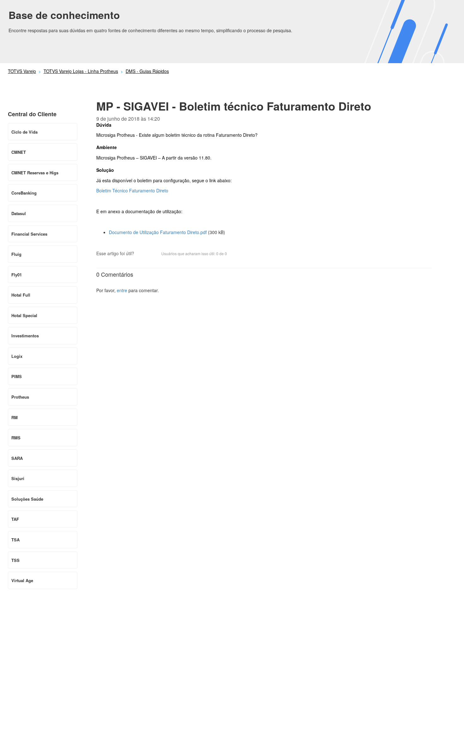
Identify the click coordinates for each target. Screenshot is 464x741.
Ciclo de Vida (24, 132)
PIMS (16, 376)
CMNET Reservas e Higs (34, 173)
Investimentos (25, 336)
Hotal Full (20, 295)
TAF (15, 519)
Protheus (20, 397)
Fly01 (16, 275)
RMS (16, 438)
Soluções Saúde (27, 499)
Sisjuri (17, 478)
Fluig (16, 254)
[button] (142, 254)
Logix (16, 356)
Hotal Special (24, 315)
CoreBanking (24, 193)
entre (122, 290)
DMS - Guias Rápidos (147, 71)
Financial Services (29, 234)
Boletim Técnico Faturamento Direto (132, 190)
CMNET (18, 152)
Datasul (18, 213)
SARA (17, 458)
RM (14, 417)
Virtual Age (22, 580)
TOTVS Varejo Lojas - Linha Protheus (81, 71)
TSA (15, 540)
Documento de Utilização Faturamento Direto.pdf (158, 232)
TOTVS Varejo (22, 71)
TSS (15, 560)
